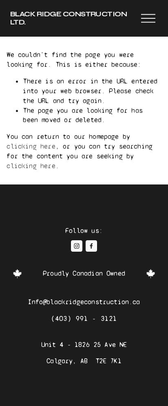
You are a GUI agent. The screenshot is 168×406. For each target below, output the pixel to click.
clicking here (31, 146)
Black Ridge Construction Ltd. (68, 18)
